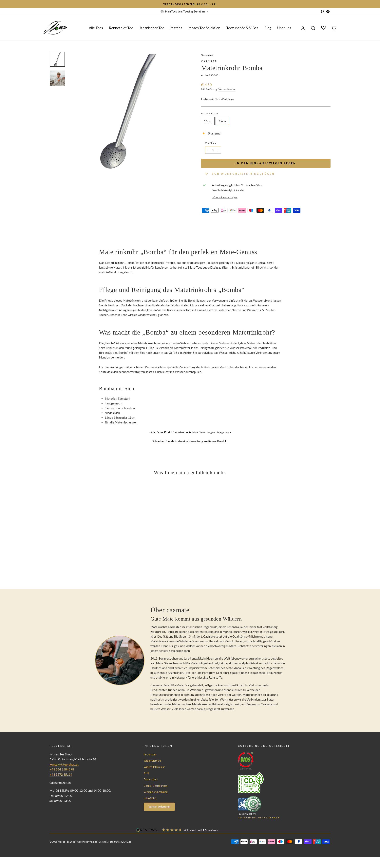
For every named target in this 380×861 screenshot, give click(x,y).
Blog (267, 28)
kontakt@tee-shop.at (64, 764)
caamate (209, 61)
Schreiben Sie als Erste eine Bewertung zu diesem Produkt (190, 441)
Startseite (206, 55)
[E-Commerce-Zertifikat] (277, 804)
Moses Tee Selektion (204, 28)
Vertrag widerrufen (159, 806)
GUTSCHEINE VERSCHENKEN (259, 817)
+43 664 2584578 (61, 769)
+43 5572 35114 (60, 774)
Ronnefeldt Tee (121, 28)
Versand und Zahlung (155, 791)
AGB (146, 773)
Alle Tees (96, 28)
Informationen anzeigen (225, 197)
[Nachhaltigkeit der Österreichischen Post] (277, 782)
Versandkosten (227, 89)
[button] (190, 440)
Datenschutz (151, 779)
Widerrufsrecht (152, 760)
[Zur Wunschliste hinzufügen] (5, 5)
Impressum (150, 754)
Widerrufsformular (154, 767)
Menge (211, 142)
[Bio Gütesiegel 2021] (277, 761)
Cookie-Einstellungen (155, 785)
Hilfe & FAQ (150, 798)
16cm (207, 121)
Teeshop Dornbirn (194, 11)
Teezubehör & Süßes (242, 28)
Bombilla (210, 113)
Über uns (284, 28)
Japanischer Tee (151, 28)
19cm (222, 121)
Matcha (176, 28)
